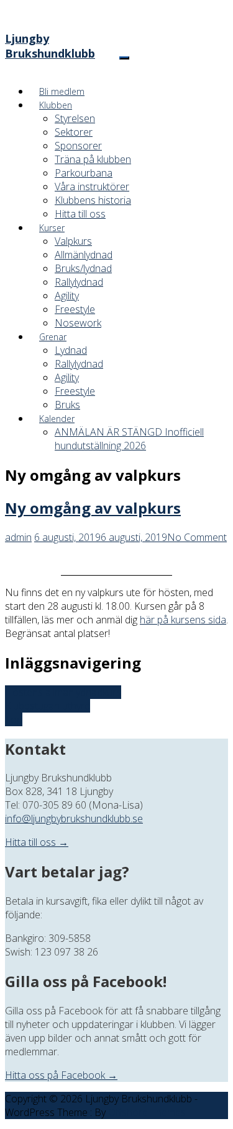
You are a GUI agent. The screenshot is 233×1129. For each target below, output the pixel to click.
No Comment (197, 537)
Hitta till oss (80, 214)
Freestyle (75, 309)
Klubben (55, 105)
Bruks (67, 404)
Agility (67, 295)
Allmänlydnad (83, 254)
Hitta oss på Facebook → (61, 1075)
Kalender (57, 418)
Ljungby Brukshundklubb (50, 46)
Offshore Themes (147, 1112)
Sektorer (74, 132)
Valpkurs (73, 241)
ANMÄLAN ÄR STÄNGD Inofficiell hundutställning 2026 (129, 438)
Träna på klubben (93, 159)
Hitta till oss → (36, 842)
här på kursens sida (183, 619)
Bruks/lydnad (83, 268)
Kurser (52, 228)
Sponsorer (78, 145)
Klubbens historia (93, 200)
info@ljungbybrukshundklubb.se (74, 818)
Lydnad (71, 350)
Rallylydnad (79, 282)
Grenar (52, 337)
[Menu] (124, 57)
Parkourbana (83, 173)
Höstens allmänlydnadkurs (63, 692)
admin (18, 537)
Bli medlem (62, 91)
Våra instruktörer (92, 186)
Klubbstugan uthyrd (47, 706)
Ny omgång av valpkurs (93, 508)
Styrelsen (75, 118)
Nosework (78, 323)
